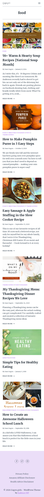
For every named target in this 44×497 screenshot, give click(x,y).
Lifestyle (6, 358)
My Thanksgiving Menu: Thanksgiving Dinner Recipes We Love (21, 293)
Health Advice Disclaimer (22, 482)
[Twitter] (22, 461)
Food (4, 51)
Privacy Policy (22, 474)
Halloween (7, 410)
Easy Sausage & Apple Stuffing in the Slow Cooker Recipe (19, 215)
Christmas (12, 133)
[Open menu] (39, 3)
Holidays (21, 133)
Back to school (18, 410)
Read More (9, 99)
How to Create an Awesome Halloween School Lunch (18, 419)
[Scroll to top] (38, 494)
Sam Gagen (9, 69)
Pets (28, 133)
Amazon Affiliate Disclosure (22, 478)
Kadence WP (23, 493)
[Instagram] (27, 461)
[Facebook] (16, 461)
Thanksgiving (8, 135)
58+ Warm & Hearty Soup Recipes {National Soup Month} (21, 60)
